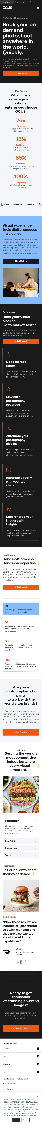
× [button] (37, 1096)
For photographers (21, 2)
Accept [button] (16, 1120)
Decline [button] (25, 1120)
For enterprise (7, 2)
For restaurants (35, 2)
